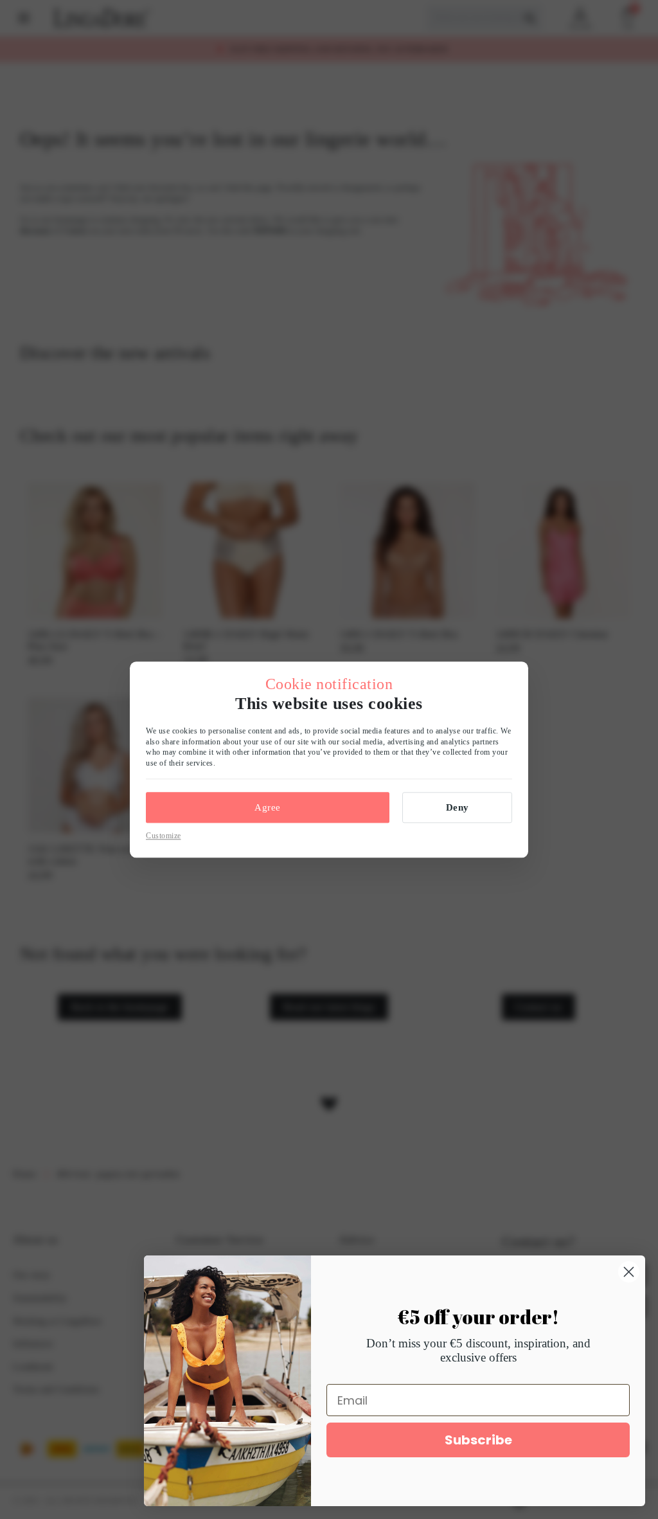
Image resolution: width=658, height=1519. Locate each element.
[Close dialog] (629, 1272)
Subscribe (478, 1440)
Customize (163, 835)
